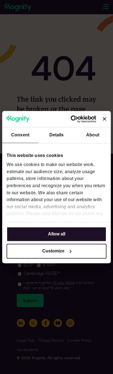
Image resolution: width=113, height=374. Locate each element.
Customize (53, 251)
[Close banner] (104, 119)
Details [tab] (56, 135)
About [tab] (92, 135)
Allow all (56, 234)
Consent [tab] (20, 135)
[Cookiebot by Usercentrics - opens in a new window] (73, 119)
